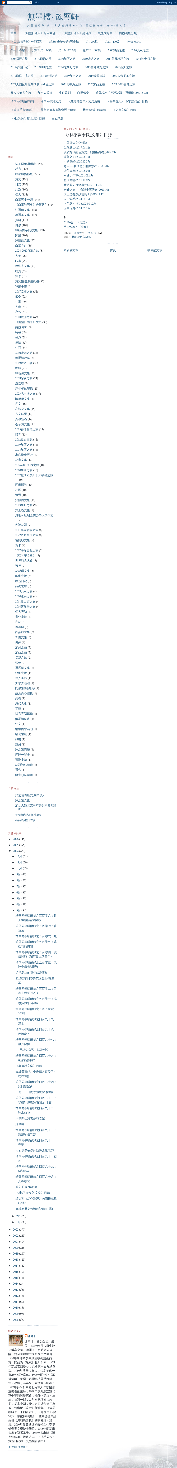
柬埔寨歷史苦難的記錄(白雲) (34, 1209)
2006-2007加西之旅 (27, 465)
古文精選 (57, 118)
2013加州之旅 (43, 67)
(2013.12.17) (97, 194)
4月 (18, 904)
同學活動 (21, 485)
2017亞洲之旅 (123, 67)
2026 (16, 839)
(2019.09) (110, 152)
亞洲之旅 (21, 673)
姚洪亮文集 (22, 266)
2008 (16, 1320)
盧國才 (32, 1336)
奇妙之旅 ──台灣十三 (78, 190)
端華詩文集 (22, 424)
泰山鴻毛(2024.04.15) (77, 199)
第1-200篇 (91, 42)
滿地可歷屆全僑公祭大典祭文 (34, 515)
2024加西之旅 (96, 84)
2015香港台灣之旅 (96, 67)
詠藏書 (20, 1124)
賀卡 (18, 545)
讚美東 (68, 171)
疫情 (18, 343)
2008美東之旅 (140, 50)
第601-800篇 (18, 50)
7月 (18, 886)
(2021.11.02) (82, 180)
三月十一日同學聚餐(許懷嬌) (34, 1092)
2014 (16, 1283)
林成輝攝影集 (24, 174)
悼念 (18, 276)
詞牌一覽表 (22, 755)
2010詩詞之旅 (90, 59)
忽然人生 (21, 703)
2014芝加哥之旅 (68, 67)
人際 (18, 307)
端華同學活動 (24, 729)
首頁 (13, 33)
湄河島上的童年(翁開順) (31, 972)
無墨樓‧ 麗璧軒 (53, 16)
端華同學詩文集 (51, 101)
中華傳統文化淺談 (75, 143)
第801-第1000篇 (42, 50)
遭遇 (18, 495)
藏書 (18, 739)
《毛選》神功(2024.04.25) (80, 203)
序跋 (18, 622)
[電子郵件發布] (100, 233)
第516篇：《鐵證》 (76, 222)
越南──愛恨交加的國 (77, 166)
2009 (16, 1314)
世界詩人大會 (24, 560)
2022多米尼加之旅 (123, 76)
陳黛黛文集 (22, 399)
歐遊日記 (21, 581)
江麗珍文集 (22, 210)
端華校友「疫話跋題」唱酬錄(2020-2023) (122, 93)
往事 (18, 302)
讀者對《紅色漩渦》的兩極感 (83, 152)
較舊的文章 (154, 250)
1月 (18, 1222)
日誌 (18, 184)
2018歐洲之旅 (49, 76)
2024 (16, 851)
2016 (16, 1272)
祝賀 (18, 271)
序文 (18, 404)
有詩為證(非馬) (25, 820)
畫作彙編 (21, 617)
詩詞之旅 (21, 586)
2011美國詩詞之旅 (117, 59)
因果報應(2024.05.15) (77, 208)
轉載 (18, 332)
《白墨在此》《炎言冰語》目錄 (127, 101)
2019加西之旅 (72, 76)
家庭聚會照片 (24, 455)
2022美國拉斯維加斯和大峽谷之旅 (32, 84)
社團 (18, 490)
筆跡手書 (21, 286)
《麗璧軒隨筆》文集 (28, 322)
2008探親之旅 (19, 59)
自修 (18, 225)
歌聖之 (68, 157)
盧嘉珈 (19, 383)
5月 (18, 898)
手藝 (18, 709)
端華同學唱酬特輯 (22, 101)
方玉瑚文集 (22, 510)
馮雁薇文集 (22, 668)
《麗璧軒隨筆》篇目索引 (39, 33)
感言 (18, 169)
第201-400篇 (112, 42)
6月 (18, 892)
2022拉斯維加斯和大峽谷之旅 (34, 475)
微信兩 (68, 180)
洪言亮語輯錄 (24, 714)
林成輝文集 (22, 571)
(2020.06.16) (82, 157)
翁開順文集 (22, 540)
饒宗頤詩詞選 (24, 775)
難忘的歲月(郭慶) (27, 1187)
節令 (18, 296)
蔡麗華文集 (22, 215)
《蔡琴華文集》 (25, 555)
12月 (19, 856)
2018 (16, 1259)
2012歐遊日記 (19, 67)
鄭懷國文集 (22, 500)
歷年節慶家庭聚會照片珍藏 (58, 110)
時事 (18, 261)
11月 (19, 862)
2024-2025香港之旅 (123, 84)
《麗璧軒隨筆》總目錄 (76, 33)
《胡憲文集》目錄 (124, 110)
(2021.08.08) (82, 171)
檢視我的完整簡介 (18, 1446)
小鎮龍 (68, 161)
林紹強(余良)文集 (81, 236)
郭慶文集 (21, 637)
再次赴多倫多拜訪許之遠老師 (35, 1150)
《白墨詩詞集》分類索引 (27, 42)
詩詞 (18, 179)
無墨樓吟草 (105, 33)
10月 (19, 868)
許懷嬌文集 (22, 240)
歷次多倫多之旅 (21, 93)
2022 (16, 1235)
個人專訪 (21, 612)
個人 (18, 194)
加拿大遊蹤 (45, 93)
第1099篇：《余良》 (77, 227)
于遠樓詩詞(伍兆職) (28, 815)
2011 (16, 1302)
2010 (16, 1307)
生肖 (18, 348)
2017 (16, 1266)
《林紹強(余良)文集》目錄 (28, 118)
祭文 (18, 724)
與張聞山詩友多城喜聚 (30, 1118)
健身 (18, 642)
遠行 (18, 566)
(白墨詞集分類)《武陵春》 (33, 1050)
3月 (18, 910)
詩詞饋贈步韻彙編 (27, 281)
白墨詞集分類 (128, 33)
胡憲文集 (21, 460)
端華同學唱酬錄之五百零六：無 (36, 936)
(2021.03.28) (101, 166)
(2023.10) (103, 190)
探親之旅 (21, 657)
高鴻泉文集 (22, 409)
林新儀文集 (22, 373)
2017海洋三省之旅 (22, 76)
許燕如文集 (22, 632)
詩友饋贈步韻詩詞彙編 (64, 42)
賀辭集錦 (21, 760)
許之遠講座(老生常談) (29, 795)
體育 (18, 434)
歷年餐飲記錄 (24, 388)
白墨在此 (21, 245)
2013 (16, 1290)
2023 (16, 1229)
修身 (18, 337)
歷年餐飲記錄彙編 (94, 110)
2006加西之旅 (116, 50)
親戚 (18, 744)
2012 (16, 1296)
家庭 (18, 235)
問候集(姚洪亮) (25, 688)
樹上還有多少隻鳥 (75, 194)
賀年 (18, 663)
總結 (18, 368)
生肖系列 (65, 93)
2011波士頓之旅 (146, 59)
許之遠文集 (22, 800)
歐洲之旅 (21, 576)
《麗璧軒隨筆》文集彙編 (84, 101)
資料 (18, 220)
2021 (16, 1242)
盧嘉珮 (19, 627)
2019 (16, 1253)
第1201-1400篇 (92, 50)
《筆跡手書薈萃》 (22, 110)
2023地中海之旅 (71, 84)
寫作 (18, 312)
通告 (18, 770)
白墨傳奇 (83, 93)
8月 (18, 880)
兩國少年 (69, 175)
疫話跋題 (21, 525)
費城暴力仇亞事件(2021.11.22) (83, 185)
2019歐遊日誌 (96, 76)
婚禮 (18, 698)
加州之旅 (21, 647)
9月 (18, 874)
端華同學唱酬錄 (25, 164)
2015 (16, 1278)
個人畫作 (21, 678)
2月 (18, 1216)
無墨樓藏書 (22, 719)
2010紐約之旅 (43, 59)
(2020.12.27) (82, 161)
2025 (16, 845)
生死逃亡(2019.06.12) (77, 147)
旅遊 (18, 189)
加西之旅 (21, 652)
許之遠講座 (22, 749)
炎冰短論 (21, 419)
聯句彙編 (21, 734)
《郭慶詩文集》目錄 (29, 1066)
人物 (18, 256)
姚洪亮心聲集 (24, 693)
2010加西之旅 (67, 59)
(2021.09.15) (85, 175)
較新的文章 (71, 250)
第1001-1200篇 (67, 50)
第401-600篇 (133, 42)
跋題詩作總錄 (24, 765)
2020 (16, 1248)
